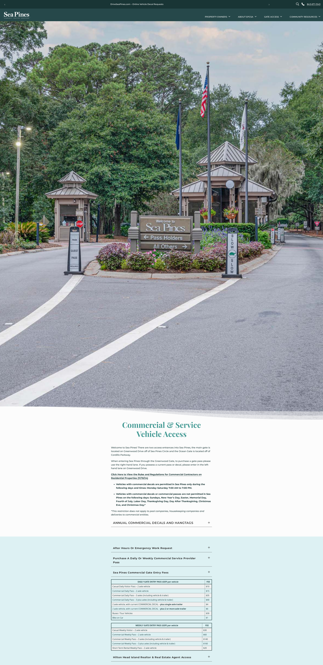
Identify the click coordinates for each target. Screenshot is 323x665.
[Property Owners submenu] (229, 16)
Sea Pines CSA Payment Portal (111, 4)
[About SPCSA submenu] (256, 16)
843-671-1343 (313, 4)
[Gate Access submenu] (281, 16)
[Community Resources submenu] (319, 16)
